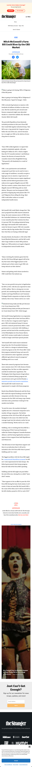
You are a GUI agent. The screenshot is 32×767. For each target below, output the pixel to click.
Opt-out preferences (8, 764)
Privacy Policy (15, 764)
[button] (29, 747)
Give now (10, 10)
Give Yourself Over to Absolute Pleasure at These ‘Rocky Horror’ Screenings (15, 671)
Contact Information (23, 764)
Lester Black (16, 52)
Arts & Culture (16, 29)
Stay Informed (20, 10)
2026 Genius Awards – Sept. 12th (16, 25)
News (15, 22)
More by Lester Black (23, 515)
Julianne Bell (8, 674)
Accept (16, 760)
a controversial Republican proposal (14, 459)
